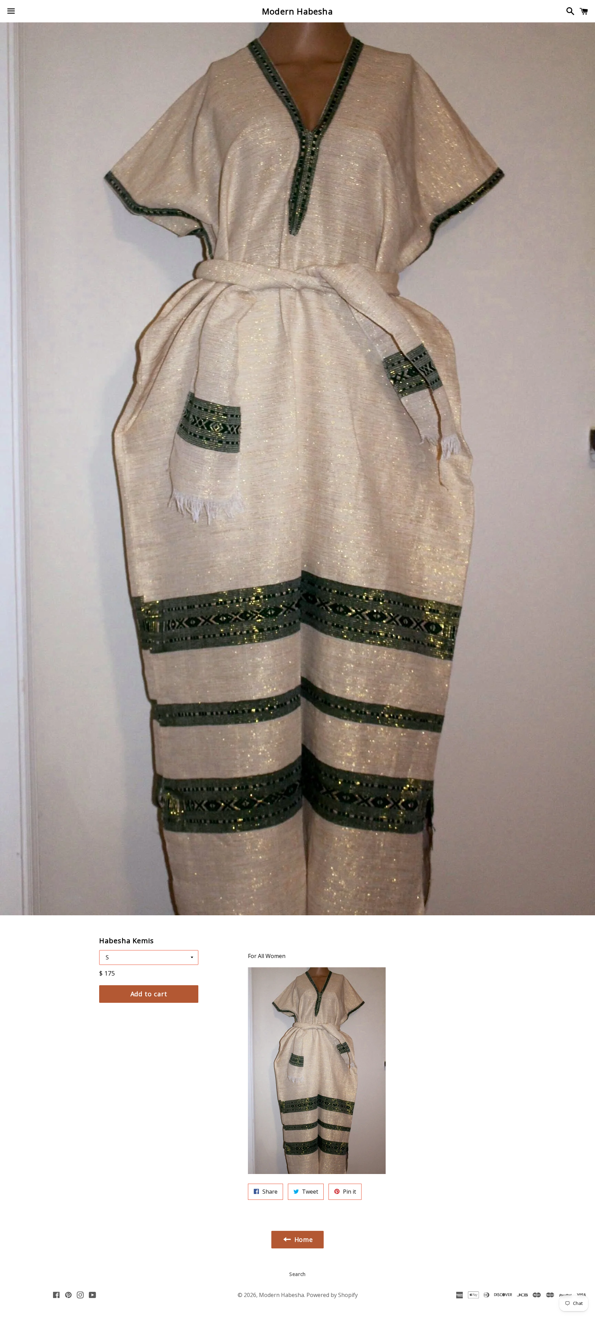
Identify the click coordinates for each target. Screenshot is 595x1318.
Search (297, 1274)
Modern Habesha (297, 11)
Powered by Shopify (332, 1295)
